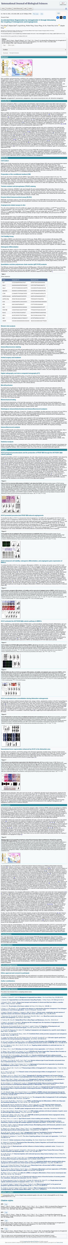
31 (49, 140)
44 (46, 871)
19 (14, 877)
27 (24, 134)
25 (29, 131)
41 (50, 868)
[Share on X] (61, 17)
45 (50, 873)
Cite (42, 14)
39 (48, 868)
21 (5, 130)
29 (47, 140)
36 (11, 827)
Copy (4, 45)
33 (52, 822)
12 (33, 119)
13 (22, 122)
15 (50, 822)
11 (8, 116)
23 (28, 131)
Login (25, 8)
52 (57, 913)
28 (14, 135)
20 (65, 123)
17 (63, 123)
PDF (58, 13)
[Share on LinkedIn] (64, 17)
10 (49, 114)
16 (23, 122)
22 (7, 130)
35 (9, 827)
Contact (30, 8)
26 (53, 132)
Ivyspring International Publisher (31, 1241)
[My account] (66, 8)
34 (54, 822)
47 (65, 892)
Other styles (11, 45)
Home (3, 8)
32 (28, 142)
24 (48, 827)
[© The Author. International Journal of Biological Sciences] (16, 68)
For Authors (9, 8)
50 (49, 904)
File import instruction (14, 53)
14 (61, 123)
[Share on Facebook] (57, 17)
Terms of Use (59, 1242)
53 (59, 913)
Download (5, 53)
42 (44, 871)
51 (51, 904)
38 (52, 827)
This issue (35, 14)
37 (50, 827)
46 (49, 883)
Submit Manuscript (17, 8)
